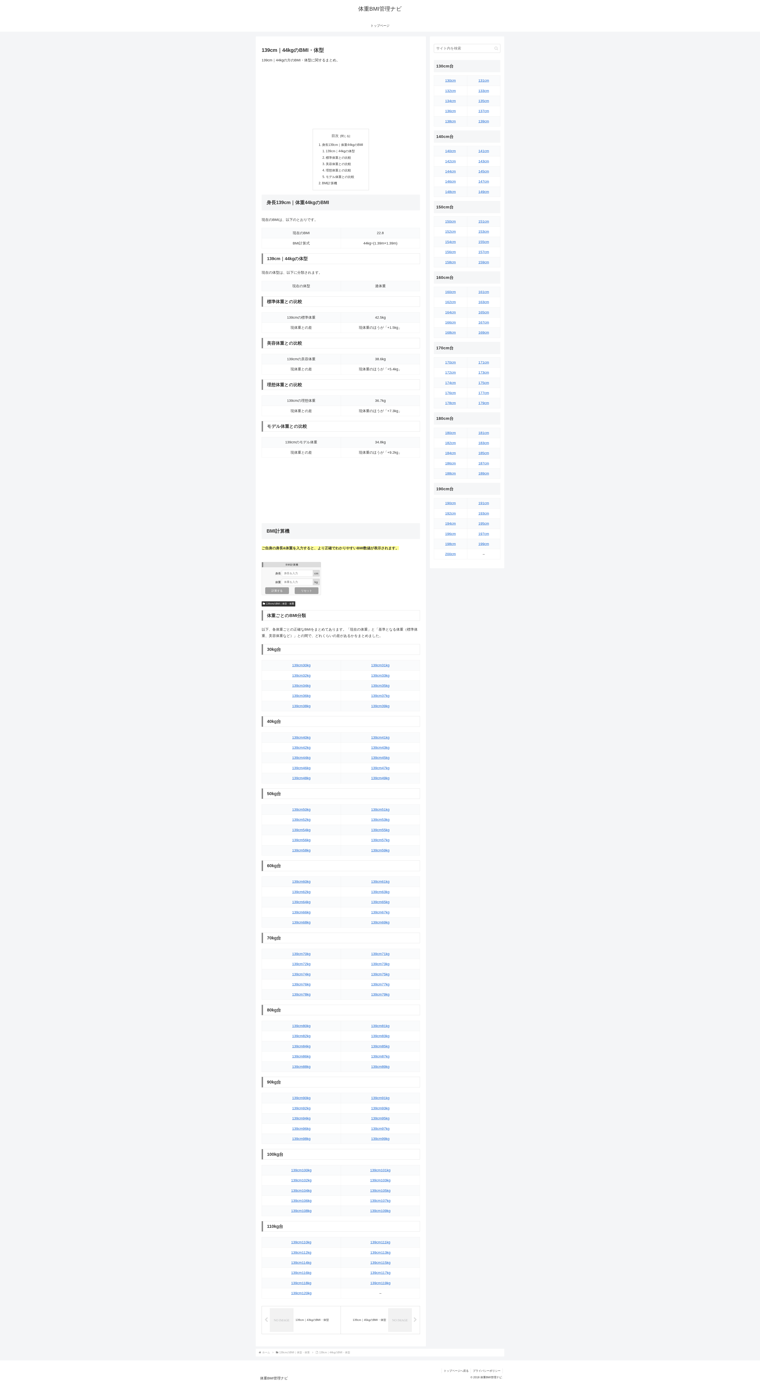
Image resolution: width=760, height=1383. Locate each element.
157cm (483, 252)
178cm (450, 403)
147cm (483, 181)
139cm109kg (380, 1211)
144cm (450, 171)
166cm (450, 322)
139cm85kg (380, 1046)
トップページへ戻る (456, 1370)
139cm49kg (380, 778)
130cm (450, 81)
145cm (483, 171)
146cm (450, 181)
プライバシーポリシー (487, 1370)
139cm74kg (301, 974)
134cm (450, 101)
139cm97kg (380, 1129)
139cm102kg (301, 1180)
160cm (450, 292)
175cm (483, 383)
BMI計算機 (329, 183)
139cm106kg (301, 1201)
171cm (483, 362)
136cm (450, 111)
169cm (483, 333)
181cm (483, 433)
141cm (483, 151)
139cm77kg (380, 984)
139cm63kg (380, 892)
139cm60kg (301, 882)
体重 (278, 582)
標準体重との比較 (338, 157)
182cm (450, 443)
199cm (483, 544)
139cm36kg (301, 696)
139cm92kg (301, 1108)
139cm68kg (301, 922)
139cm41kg (380, 738)
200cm (450, 554)
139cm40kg (301, 738)
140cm (450, 151)
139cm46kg (301, 768)
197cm (483, 534)
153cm (483, 232)
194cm (450, 524)
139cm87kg (380, 1056)
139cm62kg (301, 892)
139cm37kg (380, 696)
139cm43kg (380, 748)
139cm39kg (380, 706)
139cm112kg (301, 1253)
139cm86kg (301, 1056)
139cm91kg (380, 1098)
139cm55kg (380, 830)
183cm (483, 443)
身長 (278, 573)
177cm (483, 393)
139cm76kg (301, 984)
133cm (483, 91)
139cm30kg (301, 665)
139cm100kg (301, 1170)
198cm (450, 544)
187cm (483, 463)
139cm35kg (380, 686)
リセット (306, 590)
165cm (483, 312)
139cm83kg (380, 1036)
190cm (450, 503)
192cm (450, 513)
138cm (450, 121)
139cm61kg (380, 882)
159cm (483, 262)
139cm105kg (380, 1191)
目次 (335, 136)
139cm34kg (301, 686)
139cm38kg (301, 706)
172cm (450, 373)
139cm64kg (301, 902)
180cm (450, 433)
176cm (450, 393)
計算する (277, 590)
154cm (450, 242)
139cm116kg (301, 1273)
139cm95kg (380, 1118)
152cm (450, 232)
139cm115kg (380, 1263)
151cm (483, 221)
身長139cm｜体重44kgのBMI (342, 144)
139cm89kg (380, 1067)
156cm (450, 252)
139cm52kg (301, 820)
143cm (483, 161)
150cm (450, 221)
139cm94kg (301, 1118)
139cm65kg (380, 902)
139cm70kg (301, 954)
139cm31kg (380, 665)
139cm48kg (301, 778)
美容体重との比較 (338, 164)
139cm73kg (380, 964)
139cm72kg (301, 964)
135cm (483, 101)
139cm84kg (301, 1046)
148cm (450, 192)
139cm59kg (380, 850)
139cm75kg (380, 974)
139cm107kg (380, 1201)
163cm (483, 302)
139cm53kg (380, 820)
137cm (483, 111)
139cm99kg (380, 1139)
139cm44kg (301, 758)
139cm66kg (301, 912)
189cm (483, 473)
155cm (483, 242)
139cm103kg (380, 1180)
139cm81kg (380, 1026)
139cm (483, 121)
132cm (450, 91)
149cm (483, 192)
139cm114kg (301, 1263)
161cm (483, 292)
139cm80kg (301, 1026)
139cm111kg (380, 1242)
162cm (450, 302)
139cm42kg (301, 748)
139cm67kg (380, 912)
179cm (483, 403)
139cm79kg (380, 994)
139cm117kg (380, 1273)
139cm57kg (380, 840)
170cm (450, 362)
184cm (450, 453)
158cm (450, 262)
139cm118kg (301, 1283)
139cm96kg (301, 1129)
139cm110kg (301, 1242)
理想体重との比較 (338, 170)
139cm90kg (301, 1098)
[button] (496, 48)
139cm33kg (380, 676)
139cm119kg (380, 1283)
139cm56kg (301, 840)
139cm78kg (301, 994)
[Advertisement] (341, 96)
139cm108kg (301, 1211)
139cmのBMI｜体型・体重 (280, 603)
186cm (450, 463)
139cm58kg (301, 850)
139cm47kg (380, 768)
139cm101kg (380, 1170)
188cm (450, 473)
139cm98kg (301, 1139)
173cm (483, 373)
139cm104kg (301, 1191)
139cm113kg (380, 1253)
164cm (450, 312)
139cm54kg (301, 830)
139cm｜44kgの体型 (340, 151)
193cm (483, 513)
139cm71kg (380, 954)
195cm (483, 524)
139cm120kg (301, 1293)
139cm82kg (301, 1036)
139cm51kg (380, 810)
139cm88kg (301, 1067)
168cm (450, 333)
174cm (450, 383)
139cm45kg (380, 758)
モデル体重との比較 (340, 177)
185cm (483, 453)
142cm (450, 161)
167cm (483, 322)
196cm (450, 534)
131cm (483, 81)
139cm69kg (380, 922)
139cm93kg (380, 1108)
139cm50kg (301, 810)
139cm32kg (301, 676)
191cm (483, 503)
